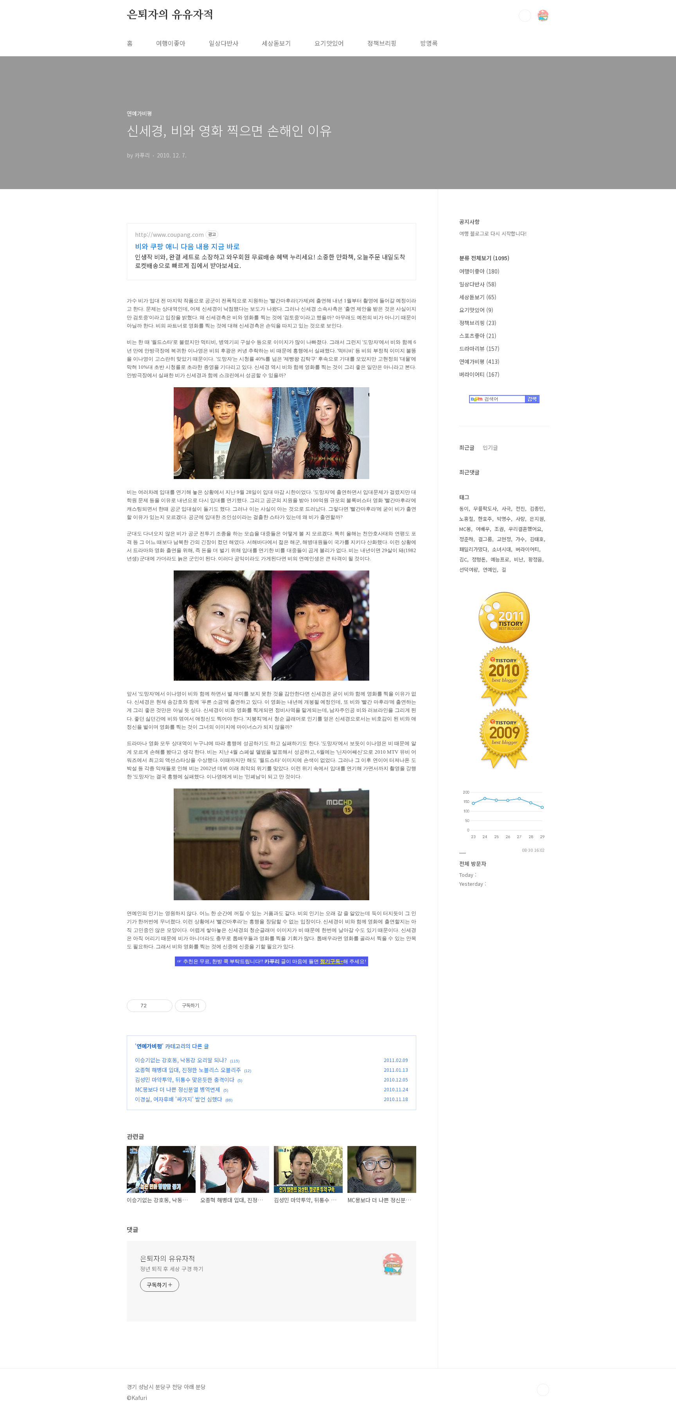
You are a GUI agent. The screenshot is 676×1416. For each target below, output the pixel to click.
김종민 (537, 508)
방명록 (429, 43)
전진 (520, 508)
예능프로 (500, 559)
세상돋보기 (276, 43)
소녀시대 (501, 549)
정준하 (466, 539)
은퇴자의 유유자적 (170, 15)
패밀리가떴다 (473, 549)
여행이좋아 (170, 43)
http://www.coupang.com (169, 234)
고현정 (504, 539)
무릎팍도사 (485, 508)
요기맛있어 (329, 43)
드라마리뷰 (479, 348)
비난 (518, 559)
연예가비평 (149, 1046)
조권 (499, 529)
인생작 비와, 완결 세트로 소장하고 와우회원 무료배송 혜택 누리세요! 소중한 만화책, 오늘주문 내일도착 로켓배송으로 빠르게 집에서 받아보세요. (270, 261)
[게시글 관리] (164, 1006)
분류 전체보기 (484, 258)
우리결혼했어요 (525, 529)
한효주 (485, 518)
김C (463, 559)
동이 (464, 508)
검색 (525, 15)
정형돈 (479, 559)
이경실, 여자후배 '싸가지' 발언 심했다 (178, 1099)
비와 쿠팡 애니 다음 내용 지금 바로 (187, 246)
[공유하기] (154, 1006)
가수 (520, 539)
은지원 (537, 518)
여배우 (483, 529)
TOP (543, 1390)
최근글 (467, 447)
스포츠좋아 (477, 336)
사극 (506, 508)
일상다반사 (223, 43)
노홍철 (466, 518)
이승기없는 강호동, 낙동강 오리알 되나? (181, 1060)
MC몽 (465, 529)
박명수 (504, 518)
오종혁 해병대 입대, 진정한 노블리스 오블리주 (188, 1070)
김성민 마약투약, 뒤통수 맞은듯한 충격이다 (184, 1079)
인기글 (490, 447)
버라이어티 (479, 374)
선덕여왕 (468, 569)
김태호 (537, 539)
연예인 (490, 569)
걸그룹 (485, 539)
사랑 (520, 518)
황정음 (535, 559)
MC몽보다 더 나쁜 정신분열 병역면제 (177, 1089)
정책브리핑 (382, 43)
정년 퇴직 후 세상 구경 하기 (171, 1269)
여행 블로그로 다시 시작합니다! (493, 233)
